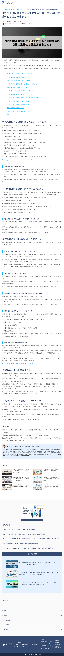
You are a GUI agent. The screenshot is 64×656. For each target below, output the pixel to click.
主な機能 (57, 640)
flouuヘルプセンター (45, 648)
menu (61, 2)
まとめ (9, 115)
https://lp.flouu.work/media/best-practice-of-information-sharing (22, 160)
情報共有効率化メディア (20, 9)
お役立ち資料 (58, 646)
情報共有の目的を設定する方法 (15, 108)
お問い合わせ (58, 648)
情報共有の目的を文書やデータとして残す (21, 94)
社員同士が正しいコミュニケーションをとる (21, 91)
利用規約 (43, 640)
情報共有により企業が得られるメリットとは (19, 74)
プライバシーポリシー (45, 643)
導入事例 (57, 642)
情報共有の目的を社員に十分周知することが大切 (23, 84)
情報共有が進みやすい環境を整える (19, 104)
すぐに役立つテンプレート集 (47, 647)
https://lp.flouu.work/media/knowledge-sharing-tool (18, 363)
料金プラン (57, 644)
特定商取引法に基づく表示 (46, 641)
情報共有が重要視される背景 (17, 77)
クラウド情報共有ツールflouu (8, 9)
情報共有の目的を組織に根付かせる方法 (18, 87)
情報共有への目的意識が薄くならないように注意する (24, 98)
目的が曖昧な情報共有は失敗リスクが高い (19, 81)
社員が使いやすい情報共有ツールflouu (18, 111)
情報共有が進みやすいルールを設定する (20, 101)
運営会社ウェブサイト (19, 646)
